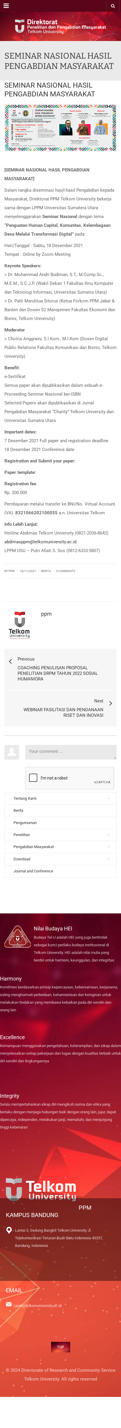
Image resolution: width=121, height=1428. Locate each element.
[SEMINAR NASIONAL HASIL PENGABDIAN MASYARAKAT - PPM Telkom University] (60, 26)
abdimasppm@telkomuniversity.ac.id (40, 541)
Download (22, 859)
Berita (46, 571)
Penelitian (22, 835)
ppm (46, 614)
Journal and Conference (33, 871)
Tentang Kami (25, 798)
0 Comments (65, 571)
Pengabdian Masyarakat (34, 847)
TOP (60, 1347)
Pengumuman (25, 823)
